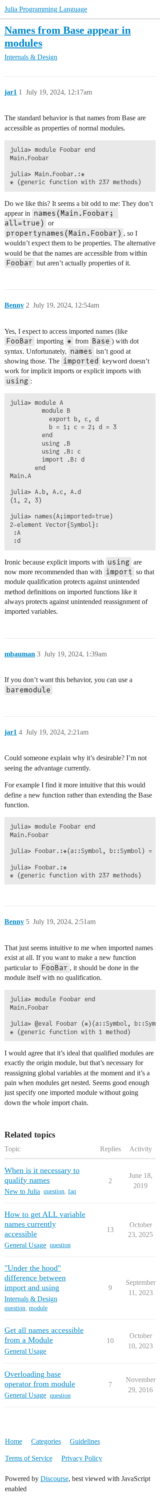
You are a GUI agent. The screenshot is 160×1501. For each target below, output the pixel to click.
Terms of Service (28, 1458)
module (38, 1308)
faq (72, 1191)
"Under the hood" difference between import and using (35, 1278)
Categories (46, 1441)
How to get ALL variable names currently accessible (44, 1224)
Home (13, 1441)
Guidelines (85, 1441)
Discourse (54, 1478)
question (54, 1191)
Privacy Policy (81, 1458)
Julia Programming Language (45, 9)
